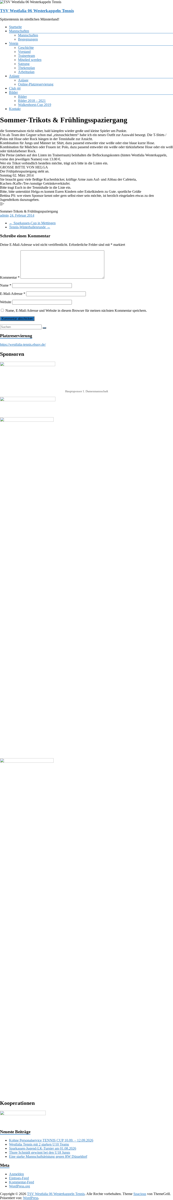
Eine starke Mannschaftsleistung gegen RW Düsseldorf (48, 1156)
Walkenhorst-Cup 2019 (34, 105)
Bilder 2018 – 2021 (32, 101)
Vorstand (24, 52)
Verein (13, 43)
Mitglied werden (29, 60)
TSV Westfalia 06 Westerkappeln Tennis (37, 10)
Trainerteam (26, 56)
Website (5, 302)
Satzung (24, 64)
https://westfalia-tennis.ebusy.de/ (23, 344)
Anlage (14, 76)
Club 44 (14, 88)
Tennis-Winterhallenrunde (29, 227)
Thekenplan (26, 68)
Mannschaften (19, 31)
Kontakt (14, 109)
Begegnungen (28, 39)
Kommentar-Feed (21, 1182)
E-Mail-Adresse (12, 294)
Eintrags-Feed (19, 1178)
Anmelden (16, 1174)
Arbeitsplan (26, 72)
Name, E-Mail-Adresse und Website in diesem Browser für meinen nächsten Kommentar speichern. (76, 310)
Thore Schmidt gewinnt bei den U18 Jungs (39, 1152)
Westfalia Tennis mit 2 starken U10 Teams (39, 1144)
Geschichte (26, 47)
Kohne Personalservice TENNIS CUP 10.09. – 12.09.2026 (51, 1140)
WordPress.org (19, 1186)
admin (4, 215)
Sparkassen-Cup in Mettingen (32, 223)
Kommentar (10, 277)
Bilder (13, 92)
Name (5, 285)
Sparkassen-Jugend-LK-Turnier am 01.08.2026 (42, 1148)
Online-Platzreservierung (35, 84)
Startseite (15, 27)
